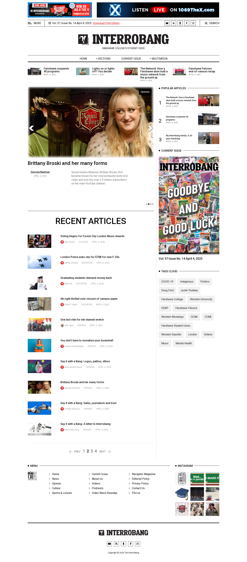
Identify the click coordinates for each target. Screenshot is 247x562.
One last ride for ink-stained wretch (82, 319)
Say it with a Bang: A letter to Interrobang (85, 424)
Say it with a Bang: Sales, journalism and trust (88, 403)
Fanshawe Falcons (186, 308)
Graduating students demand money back (86, 277)
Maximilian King (71, 429)
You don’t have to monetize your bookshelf (86, 340)
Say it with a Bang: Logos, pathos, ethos (85, 361)
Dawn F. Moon (70, 304)
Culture (83, 242)
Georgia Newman (72, 388)
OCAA (194, 316)
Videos (95, 483)
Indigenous (186, 281)
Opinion (81, 325)
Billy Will (68, 283)
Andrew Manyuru (72, 409)
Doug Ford (167, 290)
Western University (201, 299)
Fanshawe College (172, 299)
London (192, 334)
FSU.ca (135, 493)
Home (83, 58)
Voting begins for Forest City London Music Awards (92, 236)
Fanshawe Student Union (175, 325)
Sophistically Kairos (73, 367)
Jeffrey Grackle (71, 262)
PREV (77, 451)
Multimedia (160, 58)
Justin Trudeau (189, 290)
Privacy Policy (139, 483)
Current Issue (131, 58)
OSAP (164, 308)
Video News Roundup (103, 493)
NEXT (102, 451)
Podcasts (96, 488)
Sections (104, 58)
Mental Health (184, 343)
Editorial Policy (140, 478)
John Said (68, 325)
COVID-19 (167, 281)
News (54, 478)
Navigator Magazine (142, 474)
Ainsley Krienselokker (74, 346)
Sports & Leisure (61, 493)
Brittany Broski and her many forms (67, 163)
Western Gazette (171, 334)
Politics (205, 281)
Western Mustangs (172, 316)
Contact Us (137, 488)
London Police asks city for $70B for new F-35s (89, 257)
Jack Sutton (69, 242)
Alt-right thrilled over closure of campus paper (89, 298)
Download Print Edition (106, 23)
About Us (96, 478)
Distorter (87, 262)
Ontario (208, 334)
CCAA (208, 316)
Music (165, 343)
